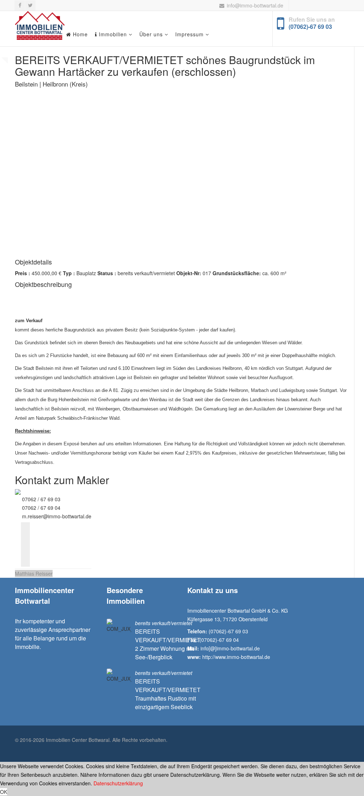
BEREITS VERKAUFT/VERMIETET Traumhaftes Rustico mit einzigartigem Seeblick (167, 694)
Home (79, 34)
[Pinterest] (25, 562)
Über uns (151, 34)
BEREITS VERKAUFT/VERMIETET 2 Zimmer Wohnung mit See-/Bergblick (167, 644)
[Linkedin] (25, 553)
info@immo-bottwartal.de (255, 5)
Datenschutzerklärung (118, 783)
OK (3, 791)
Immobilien (112, 34)
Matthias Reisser (34, 573)
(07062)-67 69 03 (310, 26)
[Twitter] (25, 535)
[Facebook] (25, 526)
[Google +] (25, 544)
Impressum (189, 34)
